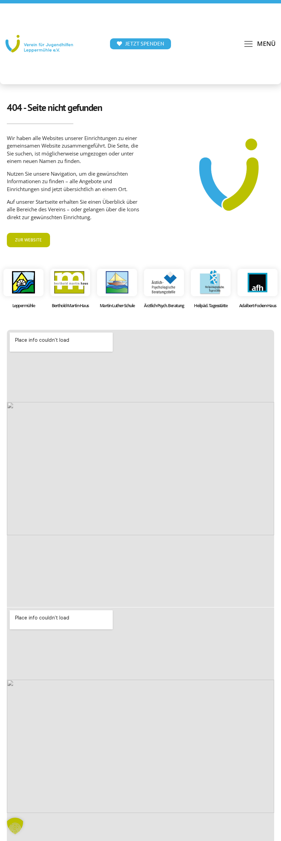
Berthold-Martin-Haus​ (70, 305)
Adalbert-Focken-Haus (257, 305)
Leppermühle (23, 305)
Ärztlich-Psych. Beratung (164, 305)
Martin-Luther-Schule (117, 305)
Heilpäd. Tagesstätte (210, 305)
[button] (259, 44)
